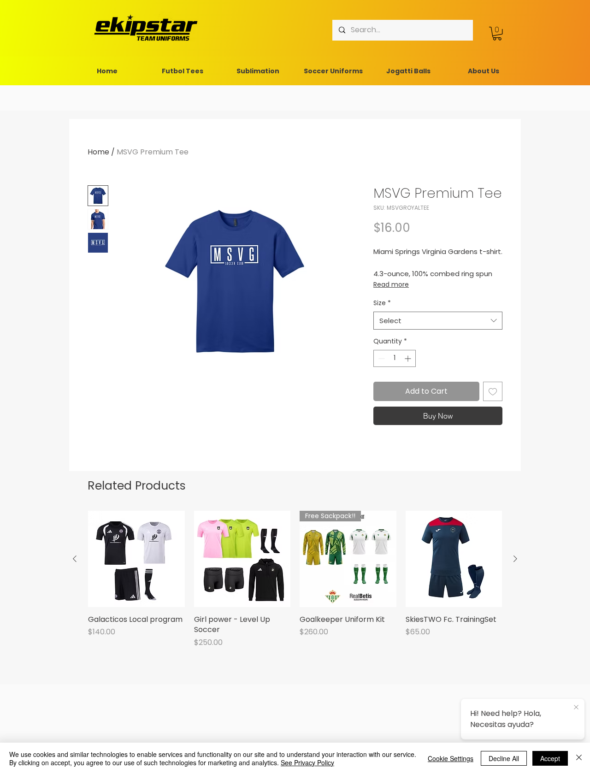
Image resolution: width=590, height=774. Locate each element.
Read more (391, 284)
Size (382, 303)
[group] (295, 579)
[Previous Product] (74, 558)
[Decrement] (380, 358)
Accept (550, 758)
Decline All (504, 758)
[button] (497, 33)
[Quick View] (136, 559)
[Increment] (408, 358)
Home (98, 152)
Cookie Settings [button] (450, 758)
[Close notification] (576, 707)
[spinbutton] (394, 358)
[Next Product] (515, 558)
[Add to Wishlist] (492, 391)
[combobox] (437, 321)
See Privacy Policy (307, 762)
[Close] (578, 758)
